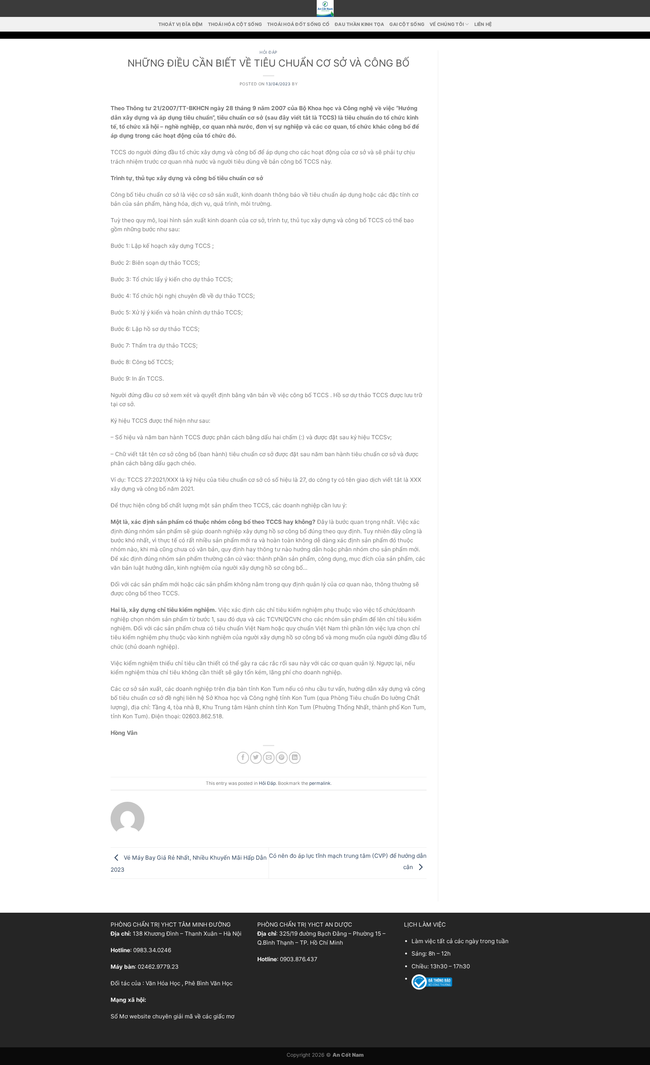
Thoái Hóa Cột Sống (235, 24)
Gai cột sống (406, 24)
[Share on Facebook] (243, 757)
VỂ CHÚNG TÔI (447, 24)
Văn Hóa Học (163, 983)
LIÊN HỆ (483, 24)
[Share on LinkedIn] (295, 757)
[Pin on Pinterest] (281, 757)
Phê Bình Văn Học (208, 983)
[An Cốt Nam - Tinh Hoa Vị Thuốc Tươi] (325, 8)
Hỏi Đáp (269, 52)
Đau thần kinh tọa (359, 24)
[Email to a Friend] (269, 757)
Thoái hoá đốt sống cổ (298, 24)
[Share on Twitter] (256, 757)
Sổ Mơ (119, 1016)
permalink (320, 783)
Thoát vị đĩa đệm (180, 24)
